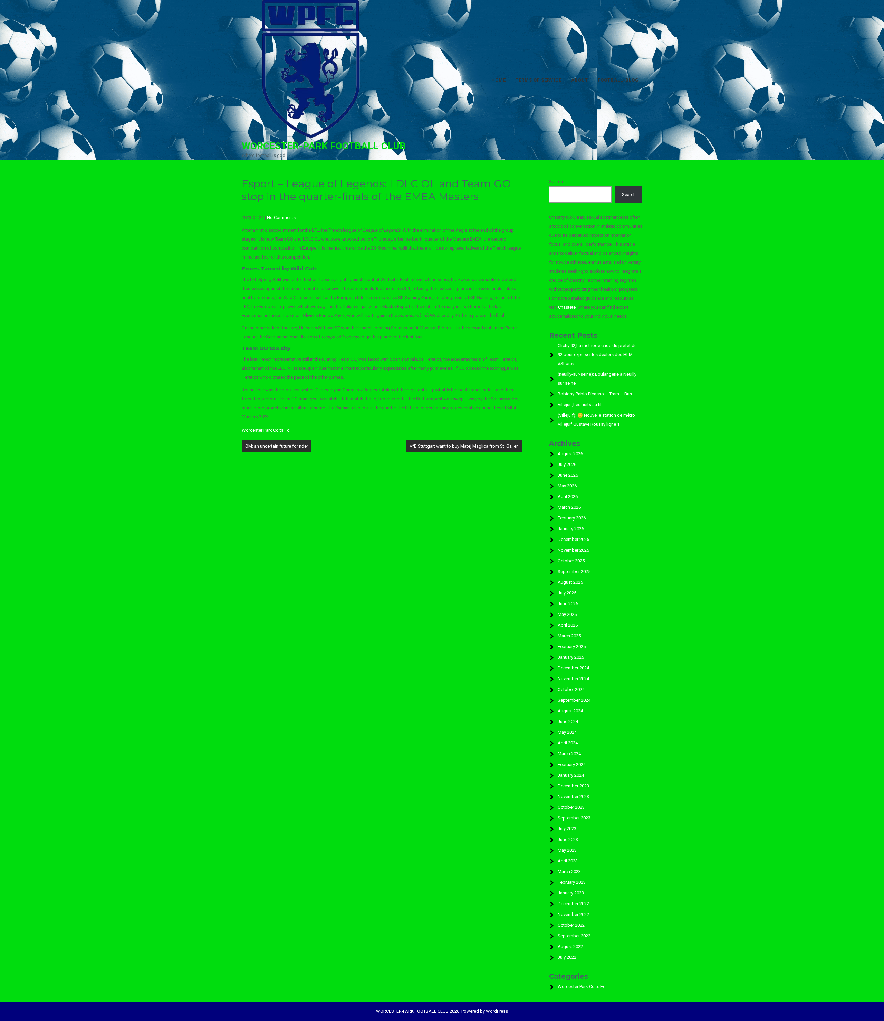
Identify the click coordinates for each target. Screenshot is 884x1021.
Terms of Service (538, 80)
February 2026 (572, 518)
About (579, 80)
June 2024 (568, 721)
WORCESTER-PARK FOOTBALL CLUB (324, 146)
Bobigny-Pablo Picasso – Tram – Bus (595, 393)
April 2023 (568, 860)
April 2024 (568, 743)
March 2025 (569, 635)
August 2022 (570, 946)
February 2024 (572, 764)
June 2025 (568, 603)
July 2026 (567, 464)
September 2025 (574, 571)
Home (498, 80)
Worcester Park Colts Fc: (266, 430)
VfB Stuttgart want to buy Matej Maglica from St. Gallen (464, 446)
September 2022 (574, 935)
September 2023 (574, 818)
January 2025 (571, 657)
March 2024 (569, 753)
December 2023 (573, 785)
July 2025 (567, 593)
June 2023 (568, 839)
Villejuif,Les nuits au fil (580, 404)
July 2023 (567, 828)
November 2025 (573, 550)
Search (556, 181)
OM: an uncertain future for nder (276, 446)
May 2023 (567, 850)
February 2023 (572, 882)
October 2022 (571, 925)
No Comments (281, 217)
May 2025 (567, 614)
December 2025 (573, 539)
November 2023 (573, 796)
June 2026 (568, 475)
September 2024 (574, 700)
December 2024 (573, 668)
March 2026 (569, 507)
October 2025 (571, 560)
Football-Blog (618, 80)
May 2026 (567, 485)
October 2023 (571, 807)
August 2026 (570, 453)
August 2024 (570, 710)
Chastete (567, 307)
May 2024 (567, 732)
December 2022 (573, 903)
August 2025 (570, 582)
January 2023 (571, 893)
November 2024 (573, 678)
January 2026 (571, 528)
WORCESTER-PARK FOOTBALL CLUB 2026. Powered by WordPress (442, 1011)
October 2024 (571, 689)
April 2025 (568, 625)
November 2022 (573, 914)
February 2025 (572, 646)
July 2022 (567, 957)
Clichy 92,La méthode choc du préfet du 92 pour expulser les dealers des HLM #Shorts (597, 354)
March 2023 (569, 871)
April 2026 (568, 496)
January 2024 (571, 775)
